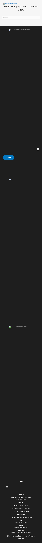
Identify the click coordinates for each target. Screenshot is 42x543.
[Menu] (38, 149)
